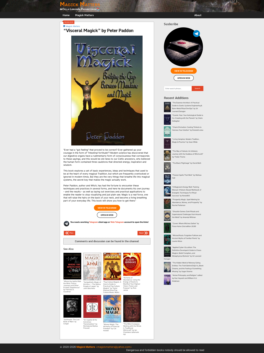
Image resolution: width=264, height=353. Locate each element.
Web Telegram (117, 222)
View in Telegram (107, 208)
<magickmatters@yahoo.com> (114, 346)
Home (66, 15)
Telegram (93, 222)
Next (141, 232)
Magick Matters (84, 15)
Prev (71, 232)
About (197, 15)
